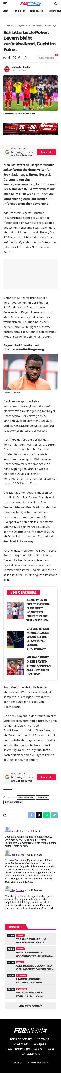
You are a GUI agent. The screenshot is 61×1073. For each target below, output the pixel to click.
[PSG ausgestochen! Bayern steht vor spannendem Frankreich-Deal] (30, 992)
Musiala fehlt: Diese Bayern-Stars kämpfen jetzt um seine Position (38, 665)
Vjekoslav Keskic (21, 67)
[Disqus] (30, 867)
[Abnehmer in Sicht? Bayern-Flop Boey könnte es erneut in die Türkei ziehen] (15, 610)
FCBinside (8, 26)
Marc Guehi (42, 797)
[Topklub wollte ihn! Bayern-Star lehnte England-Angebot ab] (30, 939)
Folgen (44, 152)
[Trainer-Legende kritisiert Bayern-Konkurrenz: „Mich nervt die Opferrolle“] (30, 978)
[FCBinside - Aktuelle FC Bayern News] (30, 3)
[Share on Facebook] (9, 58)
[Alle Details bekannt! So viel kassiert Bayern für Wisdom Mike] (30, 965)
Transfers (20, 935)
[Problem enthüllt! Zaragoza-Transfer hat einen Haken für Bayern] (30, 952)
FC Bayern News (22, 26)
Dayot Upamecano (25, 797)
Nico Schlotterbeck (14, 802)
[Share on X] (14, 58)
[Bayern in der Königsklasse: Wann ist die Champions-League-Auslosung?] (15, 639)
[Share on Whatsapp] (19, 58)
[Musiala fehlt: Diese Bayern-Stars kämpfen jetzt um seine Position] (15, 666)
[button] (6, 3)
